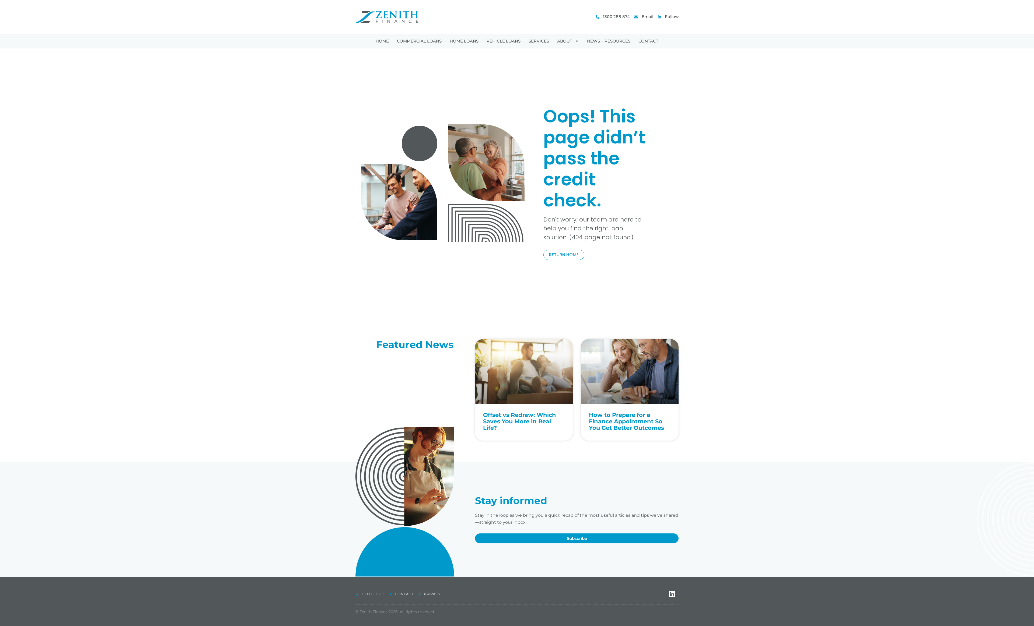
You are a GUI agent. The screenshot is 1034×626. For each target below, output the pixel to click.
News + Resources (608, 41)
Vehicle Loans (504, 41)
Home (382, 41)
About (564, 41)
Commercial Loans (419, 41)
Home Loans (464, 41)
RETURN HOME (564, 255)
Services (539, 41)
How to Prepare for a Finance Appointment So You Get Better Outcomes (626, 421)
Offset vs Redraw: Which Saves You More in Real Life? (519, 421)
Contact (648, 41)
